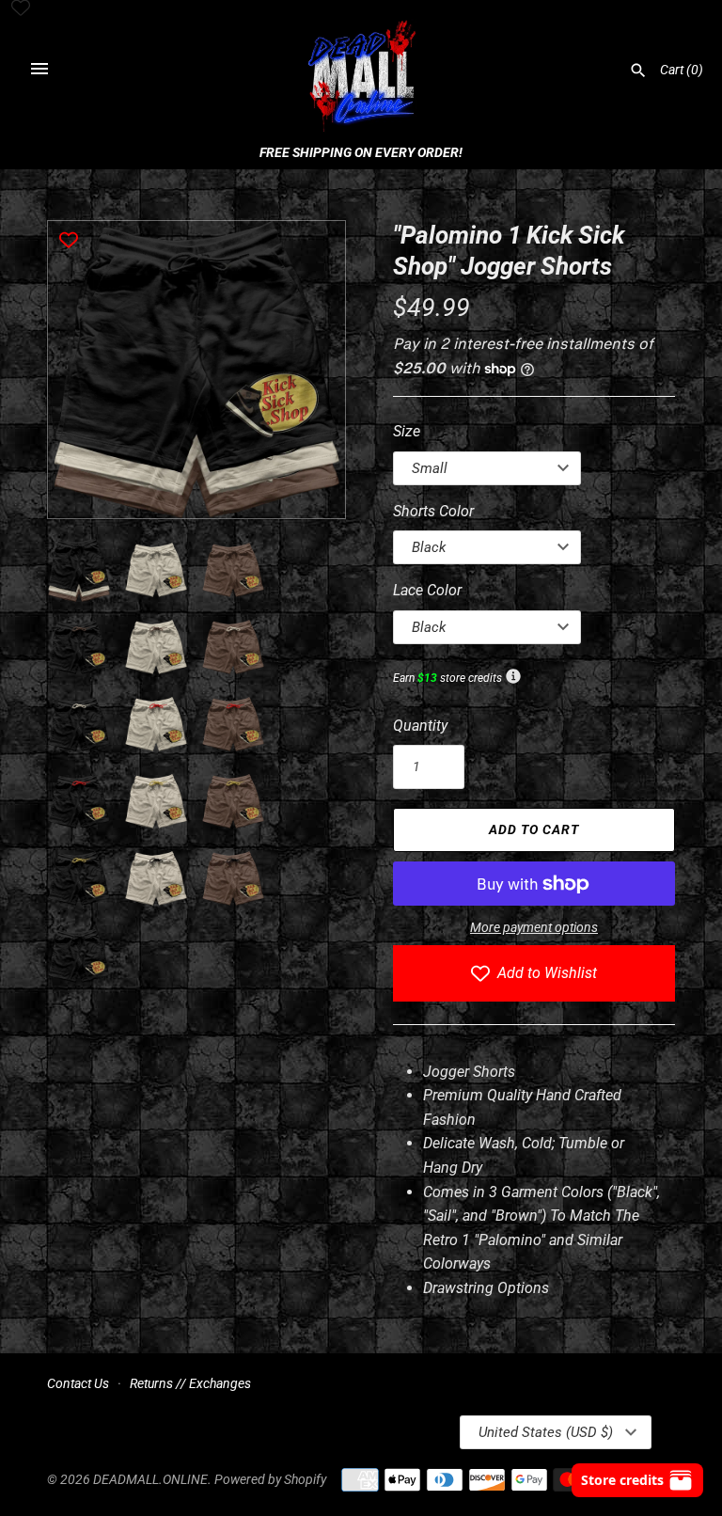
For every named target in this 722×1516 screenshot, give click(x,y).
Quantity (420, 725)
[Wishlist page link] (20, 9)
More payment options (534, 927)
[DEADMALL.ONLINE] (361, 77)
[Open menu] (39, 68)
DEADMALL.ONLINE (150, 1479)
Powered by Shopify (270, 1479)
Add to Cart (534, 829)
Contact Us (78, 1383)
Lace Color (427, 590)
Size (406, 431)
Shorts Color (433, 511)
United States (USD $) (546, 1432)
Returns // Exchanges (190, 1383)
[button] (305, 369)
